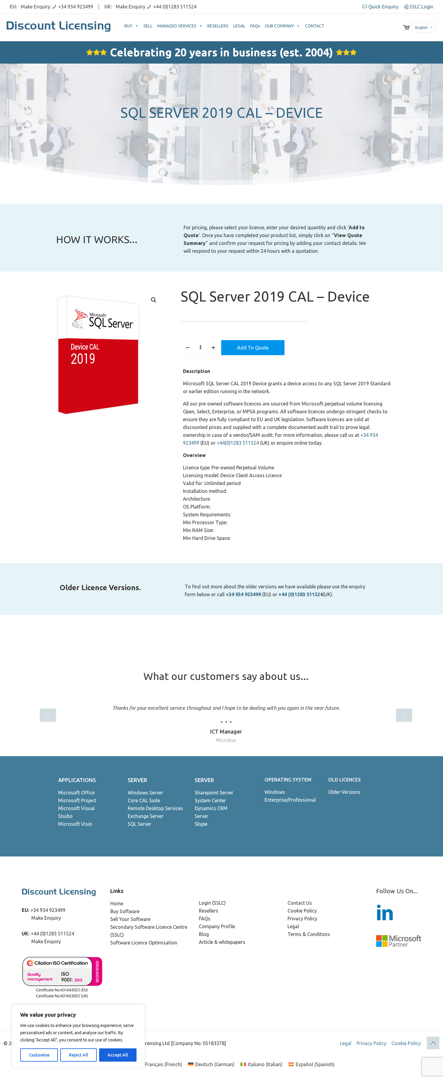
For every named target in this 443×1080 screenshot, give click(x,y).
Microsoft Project (77, 800)
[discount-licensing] (59, 27)
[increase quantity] (213, 347)
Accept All (118, 1055)
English (421, 27)
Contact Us (299, 903)
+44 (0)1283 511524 (174, 6)
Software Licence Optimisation (143, 942)
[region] (78, 1036)
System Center (210, 800)
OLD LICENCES (344, 779)
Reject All (78, 1055)
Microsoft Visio (75, 824)
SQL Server (139, 824)
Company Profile (217, 926)
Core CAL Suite (144, 800)
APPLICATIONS (77, 780)
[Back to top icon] (433, 1043)
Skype (201, 824)
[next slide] (404, 715)
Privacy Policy (302, 918)
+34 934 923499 (75, 6)
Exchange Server (145, 816)
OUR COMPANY (279, 25)
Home (116, 903)
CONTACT (314, 25)
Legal (293, 926)
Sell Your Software (130, 919)
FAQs (255, 25)
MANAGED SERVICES (176, 25)
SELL (147, 25)
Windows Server (145, 792)
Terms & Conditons (308, 934)
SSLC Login (420, 6)
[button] (154, 300)
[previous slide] (48, 715)
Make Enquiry (35, 6)
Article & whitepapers (222, 942)
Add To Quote (253, 347)
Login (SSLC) (212, 903)
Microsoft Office (76, 792)
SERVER (137, 780)
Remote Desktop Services (155, 808)
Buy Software (125, 911)
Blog (204, 934)
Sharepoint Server (214, 792)
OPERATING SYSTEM (288, 779)
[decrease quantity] (187, 347)
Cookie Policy (302, 910)
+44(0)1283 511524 (238, 443)
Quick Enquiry (383, 6)
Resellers (208, 910)
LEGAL (239, 25)
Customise (39, 1055)
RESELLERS (217, 25)
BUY (128, 25)
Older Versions (344, 792)
